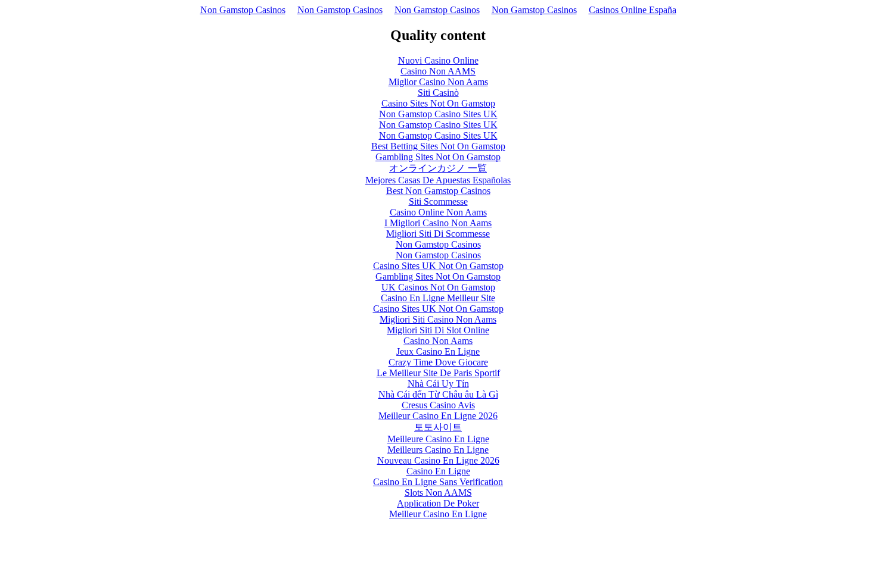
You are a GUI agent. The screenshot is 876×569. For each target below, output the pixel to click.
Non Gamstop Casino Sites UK (438, 114)
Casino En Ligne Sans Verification (438, 482)
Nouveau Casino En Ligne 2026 (438, 460)
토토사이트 (438, 427)
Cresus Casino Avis (438, 405)
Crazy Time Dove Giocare (438, 362)
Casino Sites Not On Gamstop (438, 103)
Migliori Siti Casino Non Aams (438, 319)
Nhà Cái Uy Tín (438, 384)
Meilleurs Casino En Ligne (438, 450)
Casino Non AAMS (438, 71)
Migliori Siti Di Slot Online (438, 330)
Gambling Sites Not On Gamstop (438, 157)
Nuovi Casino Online (438, 60)
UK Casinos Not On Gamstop (438, 287)
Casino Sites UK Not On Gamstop (438, 266)
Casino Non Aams (438, 341)
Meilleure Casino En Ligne (438, 439)
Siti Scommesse (438, 201)
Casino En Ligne (438, 471)
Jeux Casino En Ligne (438, 351)
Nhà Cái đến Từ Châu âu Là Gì (438, 394)
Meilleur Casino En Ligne (438, 514)
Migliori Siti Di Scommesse (438, 234)
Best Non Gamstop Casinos (438, 191)
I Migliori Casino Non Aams (438, 223)
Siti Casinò (438, 92)
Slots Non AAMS (438, 492)
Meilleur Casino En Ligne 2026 (438, 416)
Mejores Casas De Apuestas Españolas (438, 180)
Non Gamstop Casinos (242, 10)
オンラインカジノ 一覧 (438, 168)
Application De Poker (438, 503)
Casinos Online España (632, 10)
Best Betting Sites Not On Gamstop (438, 146)
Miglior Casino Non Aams (438, 82)
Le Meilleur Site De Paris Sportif (438, 373)
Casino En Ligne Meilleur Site (438, 298)
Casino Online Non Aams (438, 212)
